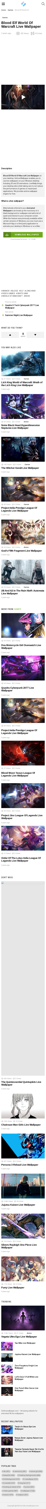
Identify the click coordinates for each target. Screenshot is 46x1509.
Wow (27, 296)
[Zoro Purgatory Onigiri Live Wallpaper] (7, 1368)
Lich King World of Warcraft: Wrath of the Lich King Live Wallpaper (21, 383)
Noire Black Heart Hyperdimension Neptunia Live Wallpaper (20, 426)
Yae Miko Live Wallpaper (25, 1343)
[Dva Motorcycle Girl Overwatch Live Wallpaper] (23, 625)
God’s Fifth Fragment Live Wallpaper (21, 550)
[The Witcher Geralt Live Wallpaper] (23, 449)
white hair (23, 293)
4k (7, 1471)
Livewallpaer (31, 1479)
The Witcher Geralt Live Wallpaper (20, 468)
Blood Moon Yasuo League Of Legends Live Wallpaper (18, 774)
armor (6, 291)
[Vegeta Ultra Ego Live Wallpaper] (23, 1318)
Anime (26, 422)
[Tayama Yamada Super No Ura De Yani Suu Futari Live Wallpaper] (7, 1452)
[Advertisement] (23, 60)
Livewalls (9, 1483)
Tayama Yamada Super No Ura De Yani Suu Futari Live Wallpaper (29, 1450)
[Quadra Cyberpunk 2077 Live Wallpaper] (23, 668)
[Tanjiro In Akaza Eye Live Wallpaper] (7, 1429)
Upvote (10, 335)
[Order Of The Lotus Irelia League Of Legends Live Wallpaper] (23, 838)
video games (9, 293)
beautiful (9, 1475)
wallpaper (28, 1491)
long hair (31, 291)
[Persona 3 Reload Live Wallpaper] (23, 1146)
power (29, 1487)
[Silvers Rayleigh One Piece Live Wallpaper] (23, 1226)
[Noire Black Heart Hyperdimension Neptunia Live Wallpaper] (23, 406)
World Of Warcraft (13, 296)
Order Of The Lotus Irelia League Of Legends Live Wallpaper (21, 859)
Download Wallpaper (27, 234)
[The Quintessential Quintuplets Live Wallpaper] (23, 978)
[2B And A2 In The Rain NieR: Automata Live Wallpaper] (23, 572)
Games (26, 379)
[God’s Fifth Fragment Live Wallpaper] (23, 532)
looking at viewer (12, 1487)
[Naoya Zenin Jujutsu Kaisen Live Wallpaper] (7, 1441)
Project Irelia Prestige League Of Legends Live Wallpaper (19, 509)
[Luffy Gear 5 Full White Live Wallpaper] (7, 1380)
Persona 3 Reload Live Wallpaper (19, 1164)
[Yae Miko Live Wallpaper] (7, 1346)
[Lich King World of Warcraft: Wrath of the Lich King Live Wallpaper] (23, 363)
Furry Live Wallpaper (12, 1287)
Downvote (35, 335)
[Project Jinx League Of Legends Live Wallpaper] (23, 795)
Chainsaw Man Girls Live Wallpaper (21, 1124)
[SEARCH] (43, 3)
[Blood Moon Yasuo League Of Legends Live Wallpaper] (23, 753)
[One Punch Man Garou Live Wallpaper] (7, 1391)
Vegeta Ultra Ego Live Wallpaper (19, 1336)
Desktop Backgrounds (29, 1475)
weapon (23, 1495)
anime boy (20, 1471)
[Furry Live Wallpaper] (23, 1268)
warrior (8, 1495)
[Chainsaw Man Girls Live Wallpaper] (23, 1106)
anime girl (36, 1471)
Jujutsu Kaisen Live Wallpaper (18, 1204)
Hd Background (12, 1479)
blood (15, 291)
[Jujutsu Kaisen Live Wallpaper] (23, 1186)
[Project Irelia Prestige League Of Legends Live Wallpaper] (23, 489)
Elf (22, 291)
